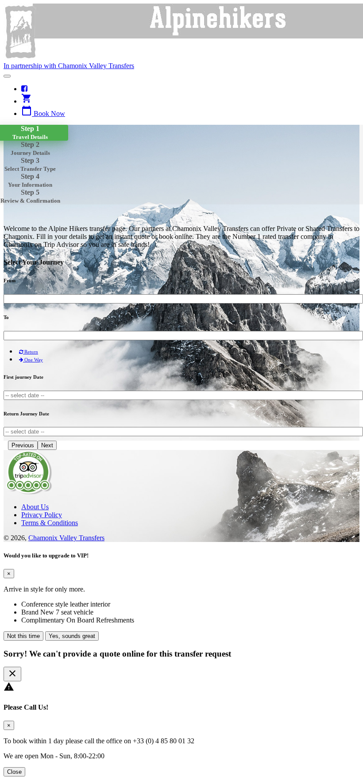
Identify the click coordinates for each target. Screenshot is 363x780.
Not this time (23, 636)
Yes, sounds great (72, 636)
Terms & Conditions (49, 522)
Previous (23, 445)
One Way (33, 359)
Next (47, 445)
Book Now (43, 113)
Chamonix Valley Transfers (66, 538)
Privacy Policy (41, 515)
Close (14, 771)
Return (30, 351)
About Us (35, 507)
